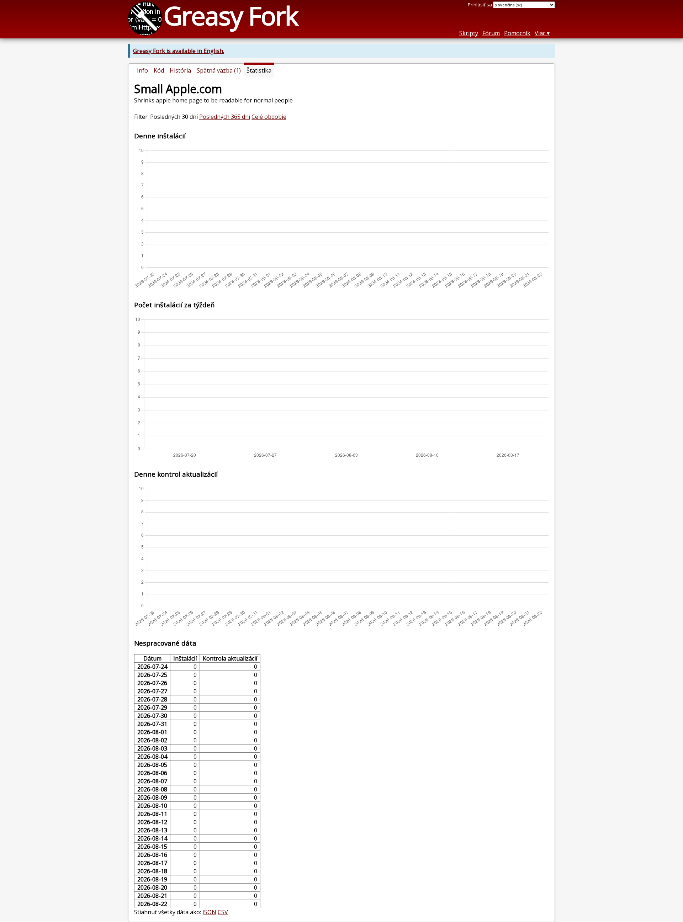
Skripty (468, 33)
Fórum (491, 33)
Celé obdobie (269, 117)
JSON (209, 912)
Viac (540, 33)
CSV (223, 912)
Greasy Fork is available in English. (178, 51)
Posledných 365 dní (224, 117)
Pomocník (517, 33)
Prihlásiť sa (480, 4)
